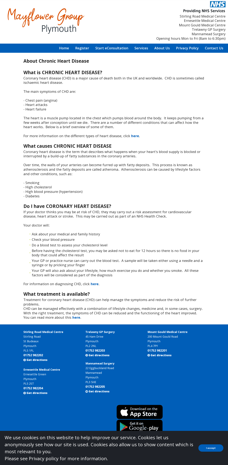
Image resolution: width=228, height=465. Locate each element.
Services (141, 47)
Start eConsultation (111, 47)
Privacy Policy (187, 47)
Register (82, 47)
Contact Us (214, 47)
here (135, 135)
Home (64, 47)
